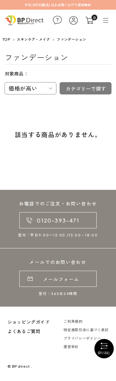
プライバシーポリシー (82, 338)
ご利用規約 (72, 321)
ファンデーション (71, 39)
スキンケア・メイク (33, 39)
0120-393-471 (58, 220)
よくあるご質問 (23, 331)
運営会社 (71, 346)
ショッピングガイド (28, 322)
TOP (6, 39)
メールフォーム (61, 279)
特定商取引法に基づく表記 (86, 330)
